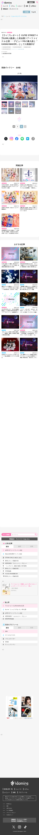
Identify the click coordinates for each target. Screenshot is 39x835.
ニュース (5, 6)
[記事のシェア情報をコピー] (33, 138)
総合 (7, 546)
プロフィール (23, 792)
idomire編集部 (4, 51)
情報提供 (31, 2)
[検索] (36, 534)
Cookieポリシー (10, 814)
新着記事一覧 (8, 789)
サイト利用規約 (10, 810)
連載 (27, 6)
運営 (7, 806)
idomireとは (9, 803)
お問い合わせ (9, 808)
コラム (13, 6)
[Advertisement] (19, 673)
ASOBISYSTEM (6, 47)
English (33, 12)
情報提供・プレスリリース (10, 9)
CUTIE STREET (17, 47)
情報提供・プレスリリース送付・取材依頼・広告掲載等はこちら (19, 820)
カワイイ (15, 49)
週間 (19, 546)
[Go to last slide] (3, 85)
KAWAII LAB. (27, 47)
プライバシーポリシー (11, 812)
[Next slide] (36, 85)
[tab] (4, 104)
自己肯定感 (21, 49)
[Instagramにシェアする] (11, 138)
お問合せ (33, 6)
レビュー (20, 6)
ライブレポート (6, 49)
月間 (31, 546)
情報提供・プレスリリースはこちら (19, 539)
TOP (2, 16)
